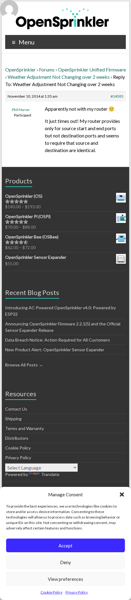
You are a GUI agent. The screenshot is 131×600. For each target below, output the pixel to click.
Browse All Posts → (24, 364)
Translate (50, 474)
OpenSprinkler (20, 69)
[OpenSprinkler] (62, 18)
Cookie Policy (51, 592)
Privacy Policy (77, 592)
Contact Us (16, 408)
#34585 (117, 96)
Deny (65, 562)
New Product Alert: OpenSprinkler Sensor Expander (54, 349)
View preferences (65, 579)
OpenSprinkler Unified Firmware (92, 69)
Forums (47, 69)
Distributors (16, 438)
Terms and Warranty (24, 428)
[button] (122, 494)
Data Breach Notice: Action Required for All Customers (57, 339)
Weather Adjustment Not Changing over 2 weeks (59, 77)
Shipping (13, 418)
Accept (65, 545)
